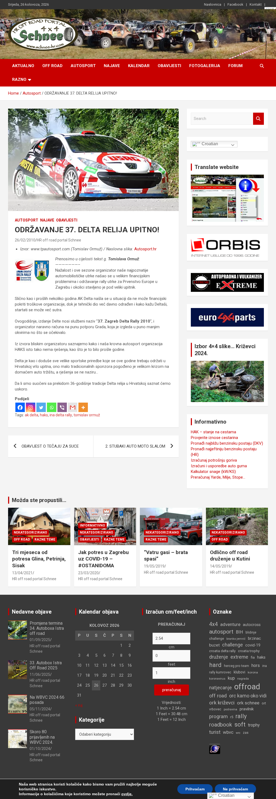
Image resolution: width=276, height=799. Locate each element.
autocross (252, 624)
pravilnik (247, 709)
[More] (83, 407)
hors (255, 665)
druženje (218, 657)
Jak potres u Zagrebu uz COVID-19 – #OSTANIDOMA (103, 559)
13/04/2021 (22, 573)
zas (246, 733)
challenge (232, 645)
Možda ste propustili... (39, 500)
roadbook (220, 724)
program (218, 717)
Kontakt (256, 4)
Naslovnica (212, 4)
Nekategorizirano (30, 532)
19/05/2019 (154, 566)
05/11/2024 (40, 709)
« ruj (78, 705)
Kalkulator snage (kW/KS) (213, 471)
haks (44, 415)
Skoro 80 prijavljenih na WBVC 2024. (42, 737)
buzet (214, 645)
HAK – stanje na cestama (213, 432)
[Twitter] (41, 407)
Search (258, 119)
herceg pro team (236, 666)
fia (253, 657)
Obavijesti (169, 65)
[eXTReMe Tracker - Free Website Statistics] (214, 746)
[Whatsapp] (51, 407)
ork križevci (221, 703)
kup (231, 678)
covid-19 (252, 645)
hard (215, 665)
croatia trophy (249, 651)
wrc (238, 733)
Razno (19, 79)
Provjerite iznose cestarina (214, 437)
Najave (112, 65)
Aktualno (23, 65)
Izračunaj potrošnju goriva (214, 460)
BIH (239, 632)
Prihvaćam (195, 789)
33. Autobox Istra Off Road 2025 (46, 665)
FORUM (235, 65)
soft (240, 724)
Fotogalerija (204, 65)
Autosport (83, 65)
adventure (230, 624)
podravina (230, 709)
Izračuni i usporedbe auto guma (219, 466)
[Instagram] (30, 407)
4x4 (213, 624)
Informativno (92, 525)
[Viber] (62, 407)
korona (253, 672)
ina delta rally (61, 415)
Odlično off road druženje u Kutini (230, 555)
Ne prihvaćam (235, 789)
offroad (247, 686)
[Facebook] (20, 407)
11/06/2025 (40, 674)
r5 (231, 717)
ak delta (31, 415)
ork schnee (248, 702)
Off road (52, 65)
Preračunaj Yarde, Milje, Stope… (218, 477)
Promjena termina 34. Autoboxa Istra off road (47, 628)
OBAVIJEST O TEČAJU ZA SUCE (50, 446)
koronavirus (217, 678)
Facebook (235, 4)
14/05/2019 (220, 566)
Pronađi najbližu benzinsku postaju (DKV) (227, 443)
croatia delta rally (222, 651)
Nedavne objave (31, 611)
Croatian (209, 143)
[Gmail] (72, 407)
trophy (254, 725)
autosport (221, 631)
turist (214, 732)
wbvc (228, 732)
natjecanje (220, 687)
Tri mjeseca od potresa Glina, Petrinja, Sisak (39, 559)
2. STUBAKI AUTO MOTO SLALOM (135, 446)
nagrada (243, 678)
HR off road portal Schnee (59, 240)
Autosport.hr (145, 249)
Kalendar (139, 65)
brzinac (254, 638)
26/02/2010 (25, 240)
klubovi (239, 672)
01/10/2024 (40, 748)
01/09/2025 (40, 640)
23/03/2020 (88, 573)
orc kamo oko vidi (248, 695)
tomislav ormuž (87, 415)
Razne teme (44, 539)
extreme (239, 657)
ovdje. (127, 794)
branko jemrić (236, 639)
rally (241, 716)
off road (218, 695)
